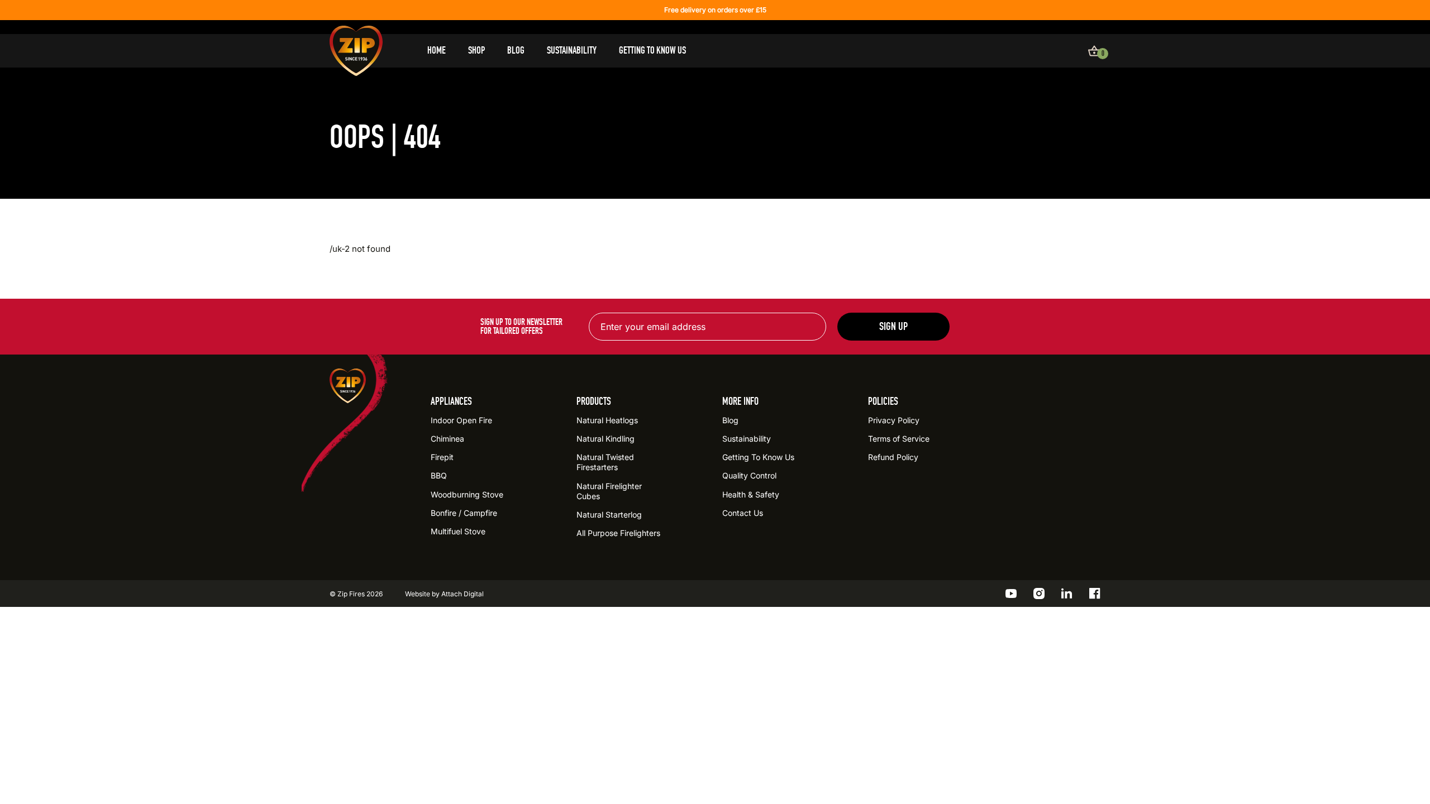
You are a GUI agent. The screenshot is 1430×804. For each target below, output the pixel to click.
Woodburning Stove (467, 494)
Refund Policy (893, 457)
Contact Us (742, 513)
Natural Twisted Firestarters (605, 462)
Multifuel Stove (458, 531)
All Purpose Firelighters (618, 533)
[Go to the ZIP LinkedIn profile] (1066, 593)
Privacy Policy (893, 420)
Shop (476, 50)
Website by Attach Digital (444, 594)
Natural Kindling (605, 438)
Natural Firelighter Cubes (609, 491)
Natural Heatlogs (607, 420)
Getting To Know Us (652, 50)
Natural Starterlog (609, 514)
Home (436, 50)
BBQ (439, 475)
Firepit (442, 457)
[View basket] (1094, 51)
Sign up (893, 326)
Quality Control (749, 475)
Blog (516, 50)
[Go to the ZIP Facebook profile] (1094, 593)
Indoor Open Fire (461, 420)
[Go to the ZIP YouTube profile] (1011, 593)
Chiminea (447, 438)
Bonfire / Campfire (464, 513)
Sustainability (572, 50)
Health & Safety (750, 494)
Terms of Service (899, 438)
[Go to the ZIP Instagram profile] (1039, 593)
